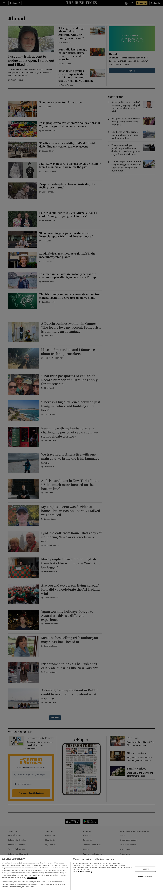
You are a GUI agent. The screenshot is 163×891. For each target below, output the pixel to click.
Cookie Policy (32, 878)
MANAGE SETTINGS (145, 876)
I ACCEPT (145, 869)
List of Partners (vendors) (82, 872)
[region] (81, 873)
